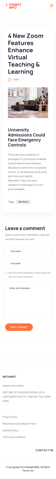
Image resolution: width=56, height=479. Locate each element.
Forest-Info (32, 467)
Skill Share (23, 201)
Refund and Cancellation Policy (19, 423)
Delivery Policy (10, 430)
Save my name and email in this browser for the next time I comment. (30, 274)
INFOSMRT (9, 376)
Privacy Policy (10, 417)
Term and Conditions (14, 437)
